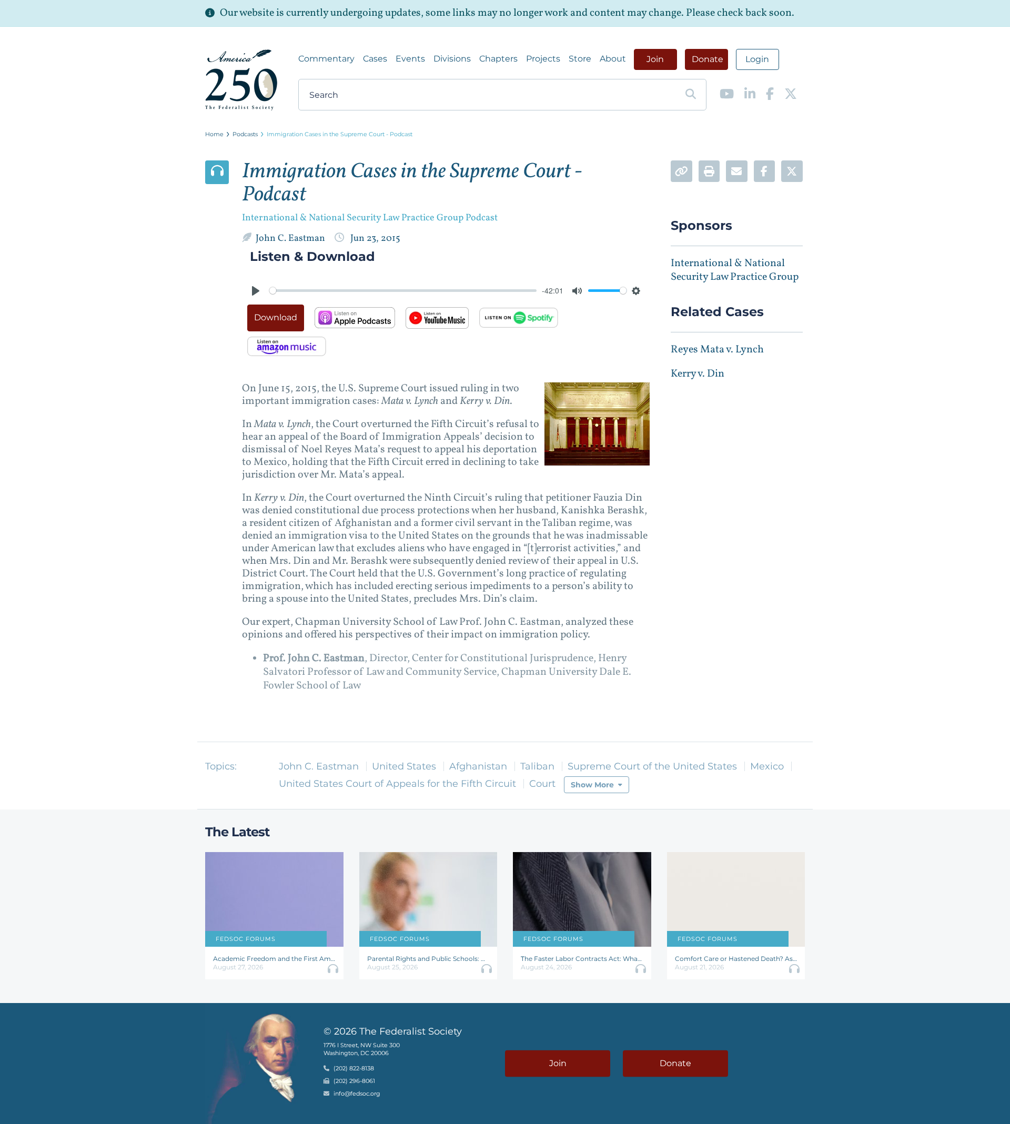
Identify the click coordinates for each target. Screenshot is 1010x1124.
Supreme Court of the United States (652, 766)
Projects (543, 59)
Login (757, 59)
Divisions (452, 59)
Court (542, 783)
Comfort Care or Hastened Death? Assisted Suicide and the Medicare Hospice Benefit (736, 959)
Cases (375, 59)
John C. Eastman (291, 238)
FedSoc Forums (246, 939)
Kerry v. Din (697, 374)
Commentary (326, 59)
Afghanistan (478, 766)
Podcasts (245, 134)
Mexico (767, 766)
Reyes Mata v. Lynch (717, 349)
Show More (592, 784)
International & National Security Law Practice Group (735, 270)
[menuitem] (326, 58)
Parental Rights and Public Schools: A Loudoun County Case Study (428, 959)
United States (404, 766)
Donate (707, 59)
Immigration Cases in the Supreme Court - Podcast (339, 134)
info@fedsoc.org (357, 1094)
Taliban (537, 766)
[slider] (403, 291)
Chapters (498, 59)
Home (214, 134)
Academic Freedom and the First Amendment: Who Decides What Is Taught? (274, 959)
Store (580, 59)
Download (275, 317)
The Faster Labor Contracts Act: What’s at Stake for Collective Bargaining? (582, 959)
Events (410, 59)
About (613, 59)
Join (655, 59)
